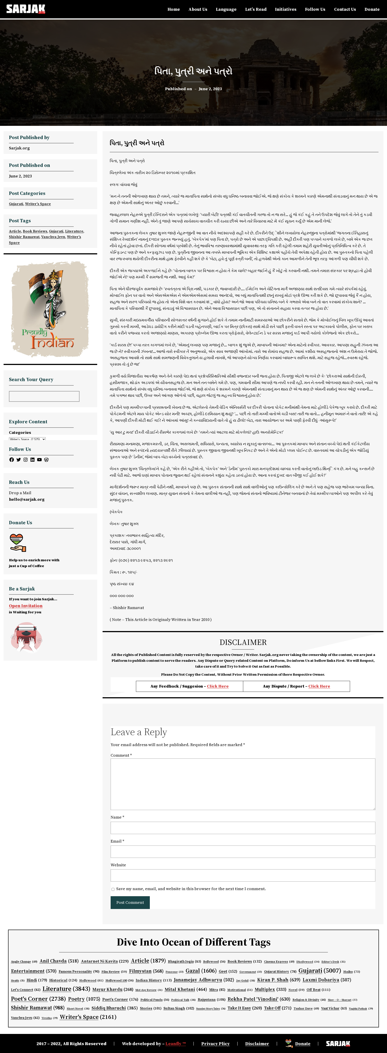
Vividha (50, 1018)
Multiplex (270, 989)
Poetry (84, 999)
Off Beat (318, 989)
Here (325, 686)
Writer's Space (88, 1017)
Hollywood (91, 980)
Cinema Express (279, 961)
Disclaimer (257, 1043)
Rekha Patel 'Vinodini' (259, 999)
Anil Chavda (59, 961)
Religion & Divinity (309, 1000)
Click (314, 686)
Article (15, 231)
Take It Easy (245, 1008)
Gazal (201, 970)
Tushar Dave (306, 1008)
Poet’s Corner (120, 999)
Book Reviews (35, 231)
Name (117, 817)
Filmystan (146, 971)
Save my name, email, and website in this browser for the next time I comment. (191, 888)
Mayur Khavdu (112, 989)
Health (18, 980)
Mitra (217, 989)
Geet (228, 971)
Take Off (278, 1008)
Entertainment (34, 971)
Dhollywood (308, 961)
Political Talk (183, 1000)
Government (250, 972)
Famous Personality (79, 971)
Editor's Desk (334, 961)
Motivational (240, 990)
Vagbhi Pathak (361, 1008)
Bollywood (214, 961)
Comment (121, 755)
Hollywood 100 (119, 980)
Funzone (175, 972)
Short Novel (78, 1008)
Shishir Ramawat (24, 236)
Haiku (351, 971)
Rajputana (212, 999)
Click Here (218, 686)
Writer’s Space (38, 203)
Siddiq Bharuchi (115, 1008)
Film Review (114, 972)
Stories (150, 1008)
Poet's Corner (38, 998)
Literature (74, 231)
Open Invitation (26, 606)
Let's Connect (26, 989)
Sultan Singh (178, 1008)
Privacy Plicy (215, 1043)
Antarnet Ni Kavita (105, 961)
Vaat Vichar (334, 1008)
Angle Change (24, 961)
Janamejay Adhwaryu (204, 980)
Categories (20, 432)
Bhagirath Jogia (184, 961)
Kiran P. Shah (279, 979)
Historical (63, 980)
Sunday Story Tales (211, 1008)
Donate (302, 1043)
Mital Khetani (186, 989)
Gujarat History (280, 971)
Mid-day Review (149, 990)
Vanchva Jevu (53, 236)
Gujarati (16, 203)
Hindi (37, 980)
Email (117, 841)
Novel (296, 990)
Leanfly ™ (176, 1043)
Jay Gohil (245, 980)
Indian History (154, 980)
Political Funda (154, 1000)
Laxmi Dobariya (327, 980)
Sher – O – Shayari (342, 1000)
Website (118, 865)
